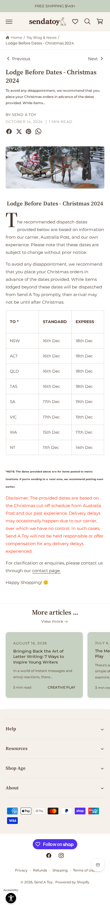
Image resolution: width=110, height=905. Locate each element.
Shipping (59, 870)
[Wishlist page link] (75, 21)
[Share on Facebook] (9, 131)
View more (52, 621)
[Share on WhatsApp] (38, 131)
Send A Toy (43, 882)
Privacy (21, 870)
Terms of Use (84, 870)
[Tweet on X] (19, 131)
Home (16, 37)
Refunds (40, 870)
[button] (9, 21)
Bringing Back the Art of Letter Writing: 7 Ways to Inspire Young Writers (38, 657)
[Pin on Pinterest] (28, 131)
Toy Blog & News (41, 37)
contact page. (46, 570)
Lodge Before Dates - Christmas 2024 (40, 43)
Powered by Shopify (72, 882)
